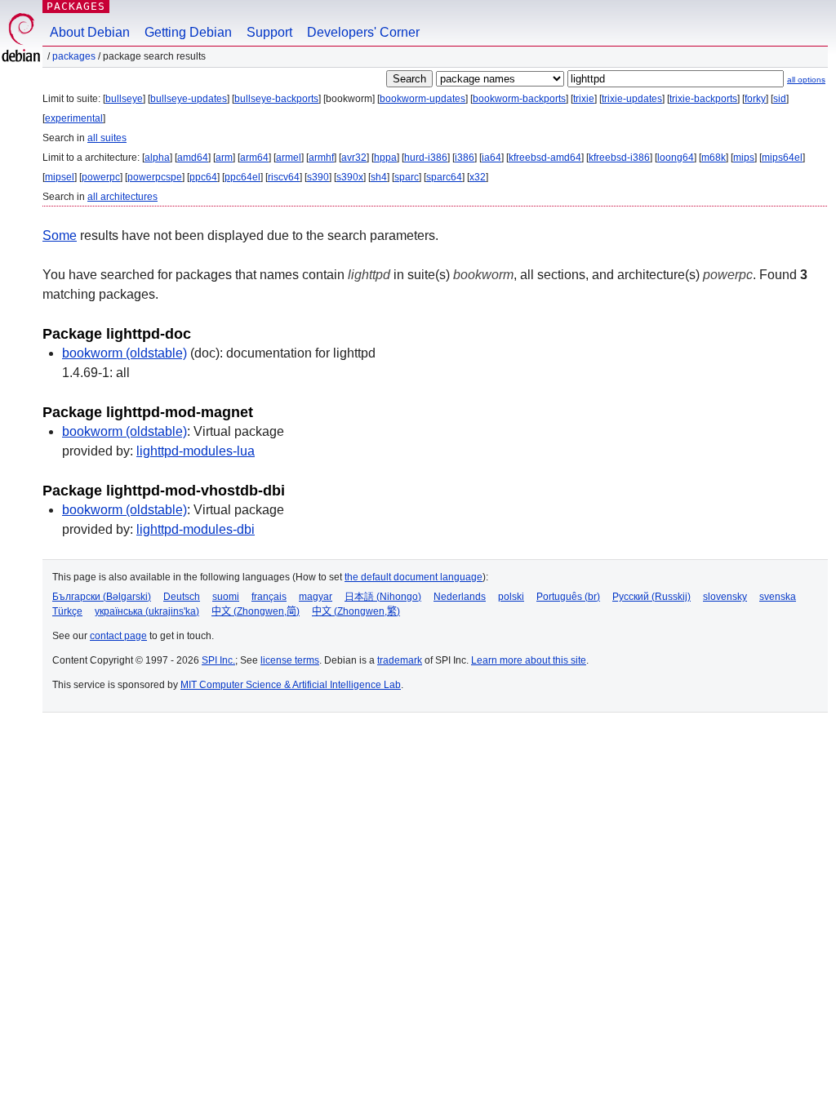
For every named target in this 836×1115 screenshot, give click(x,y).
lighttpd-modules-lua (195, 451)
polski (511, 596)
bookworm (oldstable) (124, 353)
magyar (315, 596)
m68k (713, 157)
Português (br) (568, 596)
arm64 (254, 157)
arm (224, 157)
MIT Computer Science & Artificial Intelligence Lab (290, 685)
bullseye (124, 98)
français (269, 596)
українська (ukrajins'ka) (147, 611)
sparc (406, 177)
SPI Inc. (218, 660)
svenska (777, 596)
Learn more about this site (528, 660)
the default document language (413, 577)
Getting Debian (188, 32)
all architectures (122, 196)
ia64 (491, 157)
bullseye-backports (276, 98)
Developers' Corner (363, 32)
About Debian (90, 32)
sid (779, 98)
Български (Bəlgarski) (101, 596)
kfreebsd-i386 (619, 157)
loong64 (675, 157)
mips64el (782, 157)
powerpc (101, 177)
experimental (74, 118)
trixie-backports (703, 98)
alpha (157, 157)
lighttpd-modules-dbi (195, 529)
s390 (318, 177)
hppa (385, 157)
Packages (76, 6)
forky (755, 98)
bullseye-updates (188, 98)
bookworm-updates (422, 98)
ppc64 (203, 177)
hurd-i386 (425, 157)
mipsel (59, 177)
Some (59, 235)
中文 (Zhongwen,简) (255, 611)
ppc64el (242, 177)
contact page (118, 636)
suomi (225, 596)
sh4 (379, 177)
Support (269, 32)
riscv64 (284, 177)
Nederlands (460, 596)
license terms (289, 660)
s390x (349, 177)
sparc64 (444, 177)
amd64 (192, 157)
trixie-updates (632, 98)
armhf (321, 157)
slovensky (725, 596)
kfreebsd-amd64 (545, 157)
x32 (477, 177)
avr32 (354, 157)
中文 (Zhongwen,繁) (356, 611)
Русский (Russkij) (651, 596)
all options (806, 79)
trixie (583, 98)
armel (288, 157)
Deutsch (181, 596)
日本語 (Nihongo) (383, 596)
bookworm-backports (519, 98)
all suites (107, 138)
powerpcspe (154, 177)
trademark (399, 660)
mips (743, 157)
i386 (464, 157)
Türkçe (67, 611)
